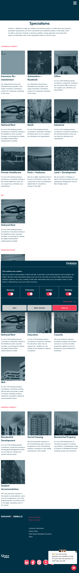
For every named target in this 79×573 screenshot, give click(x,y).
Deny (14, 308)
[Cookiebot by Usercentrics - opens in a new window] (68, 263)
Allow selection (39, 308)
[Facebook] (32, 562)
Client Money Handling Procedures (40, 534)
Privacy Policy (33, 531)
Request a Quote (34, 517)
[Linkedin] (26, 562)
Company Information (36, 528)
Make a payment (35, 520)
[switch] (30, 293)
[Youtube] (46, 562)
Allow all (64, 308)
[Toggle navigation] (75, 3)
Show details (68, 301)
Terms (31, 537)
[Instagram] (39, 562)
